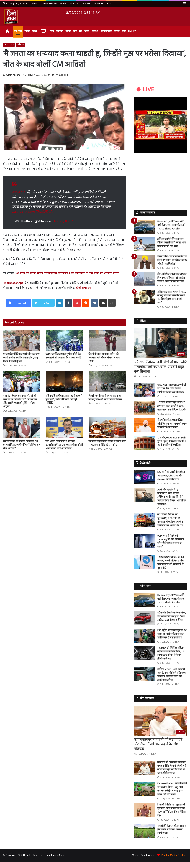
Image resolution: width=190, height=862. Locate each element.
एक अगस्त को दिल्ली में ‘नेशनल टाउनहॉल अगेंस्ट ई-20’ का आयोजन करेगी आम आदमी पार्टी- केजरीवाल (64, 445)
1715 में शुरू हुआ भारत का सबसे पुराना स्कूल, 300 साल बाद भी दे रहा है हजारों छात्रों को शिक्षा (171, 441)
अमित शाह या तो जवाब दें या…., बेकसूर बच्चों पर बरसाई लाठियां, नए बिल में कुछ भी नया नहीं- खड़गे (171, 297)
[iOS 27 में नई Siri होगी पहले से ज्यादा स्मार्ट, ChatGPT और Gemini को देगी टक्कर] (144, 477)
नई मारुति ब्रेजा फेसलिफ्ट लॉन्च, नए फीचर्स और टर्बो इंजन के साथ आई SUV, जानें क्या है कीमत (171, 616)
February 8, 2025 (64, 221)
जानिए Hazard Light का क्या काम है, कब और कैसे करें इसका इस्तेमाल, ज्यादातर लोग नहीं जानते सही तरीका (171, 674)
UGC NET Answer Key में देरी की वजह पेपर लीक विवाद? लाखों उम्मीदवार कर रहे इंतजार (171, 388)
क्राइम (68, 31)
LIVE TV (132, 31)
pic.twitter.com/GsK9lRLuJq (32, 212)
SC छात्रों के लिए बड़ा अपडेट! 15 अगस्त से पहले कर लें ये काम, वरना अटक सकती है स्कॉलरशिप (171, 406)
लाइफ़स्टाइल (106, 31)
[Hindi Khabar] (11, 16)
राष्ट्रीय (27, 31)
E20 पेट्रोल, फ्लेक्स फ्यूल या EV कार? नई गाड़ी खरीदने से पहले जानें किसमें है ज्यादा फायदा (172, 634)
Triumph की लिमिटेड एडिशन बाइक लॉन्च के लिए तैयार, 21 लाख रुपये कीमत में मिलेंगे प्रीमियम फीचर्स (170, 653)
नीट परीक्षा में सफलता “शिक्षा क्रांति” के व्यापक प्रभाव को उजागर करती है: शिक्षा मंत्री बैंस (172, 424)
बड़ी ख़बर (18, 31)
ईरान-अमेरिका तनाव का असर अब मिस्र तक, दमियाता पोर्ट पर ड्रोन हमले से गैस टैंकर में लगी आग (171, 278)
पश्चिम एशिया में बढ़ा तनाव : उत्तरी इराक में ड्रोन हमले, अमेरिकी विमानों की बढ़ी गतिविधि (64, 399)
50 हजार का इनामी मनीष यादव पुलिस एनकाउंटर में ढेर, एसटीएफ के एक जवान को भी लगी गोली (67, 273)
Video (63, 4)
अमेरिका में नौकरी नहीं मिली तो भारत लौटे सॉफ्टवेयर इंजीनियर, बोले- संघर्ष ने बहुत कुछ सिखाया (160, 367)
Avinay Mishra (13, 75)
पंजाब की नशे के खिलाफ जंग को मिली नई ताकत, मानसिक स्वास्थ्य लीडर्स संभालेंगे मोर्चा (172, 260)
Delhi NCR (9, 44)
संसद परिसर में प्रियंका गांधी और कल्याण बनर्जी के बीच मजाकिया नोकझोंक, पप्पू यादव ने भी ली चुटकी (21, 357)
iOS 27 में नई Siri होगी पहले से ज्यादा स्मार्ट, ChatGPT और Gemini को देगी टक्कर (171, 475)
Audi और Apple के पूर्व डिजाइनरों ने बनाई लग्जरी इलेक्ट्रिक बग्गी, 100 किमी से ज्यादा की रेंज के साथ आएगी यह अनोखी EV (171, 497)
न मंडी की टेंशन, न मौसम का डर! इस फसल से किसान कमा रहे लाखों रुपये (171, 829)
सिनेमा (116, 31)
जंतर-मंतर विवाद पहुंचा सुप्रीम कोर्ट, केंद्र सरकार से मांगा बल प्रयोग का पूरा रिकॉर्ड (63, 356)
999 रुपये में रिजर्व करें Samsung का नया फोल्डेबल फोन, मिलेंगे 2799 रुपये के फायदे (170, 541)
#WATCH (19, 192)
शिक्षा (87, 31)
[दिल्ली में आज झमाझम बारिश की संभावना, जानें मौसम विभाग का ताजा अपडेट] (107, 340)
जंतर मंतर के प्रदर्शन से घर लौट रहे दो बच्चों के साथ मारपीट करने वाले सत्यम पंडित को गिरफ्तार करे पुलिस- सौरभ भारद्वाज (20, 401)
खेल (75, 31)
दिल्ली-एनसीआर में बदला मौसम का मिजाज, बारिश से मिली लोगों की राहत (105, 398)
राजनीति (59, 31)
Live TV (74, 4)
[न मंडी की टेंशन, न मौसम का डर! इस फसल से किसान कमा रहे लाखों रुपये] (144, 831)
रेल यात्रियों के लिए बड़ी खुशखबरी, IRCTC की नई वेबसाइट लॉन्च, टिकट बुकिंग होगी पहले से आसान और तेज (170, 520)
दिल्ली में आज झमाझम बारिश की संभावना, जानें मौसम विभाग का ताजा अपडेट (104, 357)
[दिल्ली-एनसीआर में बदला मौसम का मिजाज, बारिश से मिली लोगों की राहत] (107, 381)
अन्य (124, 31)
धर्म (80, 31)
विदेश (34, 31)
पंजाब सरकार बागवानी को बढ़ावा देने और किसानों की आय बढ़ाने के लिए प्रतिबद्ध (158, 744)
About (35, 4)
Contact (86, 4)
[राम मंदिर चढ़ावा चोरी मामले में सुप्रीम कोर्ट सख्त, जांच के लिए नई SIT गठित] (107, 427)
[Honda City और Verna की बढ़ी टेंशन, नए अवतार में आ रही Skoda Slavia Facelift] (144, 227)
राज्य (52, 31)
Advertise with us (102, 4)
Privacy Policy (49, 4)
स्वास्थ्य (95, 31)
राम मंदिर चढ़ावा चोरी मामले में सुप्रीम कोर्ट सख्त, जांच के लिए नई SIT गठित (107, 443)
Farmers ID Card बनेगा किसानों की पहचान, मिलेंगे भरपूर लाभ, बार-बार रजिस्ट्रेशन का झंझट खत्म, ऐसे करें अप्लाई (172, 789)
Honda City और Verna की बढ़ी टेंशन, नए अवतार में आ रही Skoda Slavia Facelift (171, 225)
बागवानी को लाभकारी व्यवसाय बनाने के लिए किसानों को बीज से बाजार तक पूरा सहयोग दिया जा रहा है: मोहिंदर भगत (171, 768)
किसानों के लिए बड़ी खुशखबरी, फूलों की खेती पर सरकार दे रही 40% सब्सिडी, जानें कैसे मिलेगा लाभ (171, 810)
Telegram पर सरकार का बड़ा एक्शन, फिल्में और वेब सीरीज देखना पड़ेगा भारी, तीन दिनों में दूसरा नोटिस (170, 562)
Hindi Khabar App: (13, 283)
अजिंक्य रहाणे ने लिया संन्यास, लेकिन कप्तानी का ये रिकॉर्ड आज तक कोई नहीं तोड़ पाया (171, 243)
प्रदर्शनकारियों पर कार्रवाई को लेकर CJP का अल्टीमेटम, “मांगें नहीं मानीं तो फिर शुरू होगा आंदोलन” (21, 445)
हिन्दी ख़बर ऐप (83, 288)
